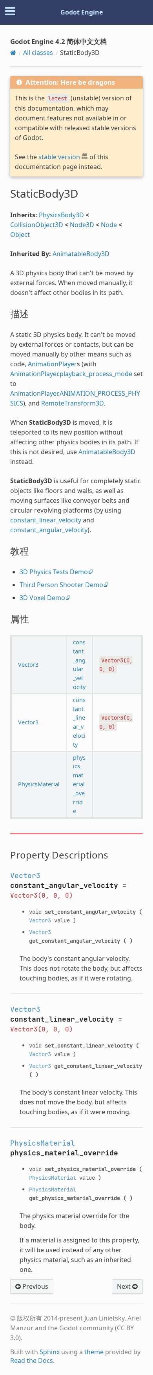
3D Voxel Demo (42, 597)
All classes (38, 52)
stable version (59, 157)
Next (124, 1286)
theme (94, 1352)
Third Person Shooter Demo (61, 584)
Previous (34, 1286)
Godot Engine (81, 12)
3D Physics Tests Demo (54, 571)
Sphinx (50, 1352)
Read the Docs (31, 1360)
